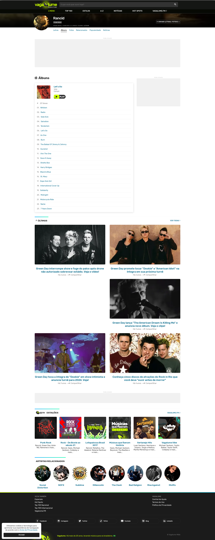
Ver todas (174, 221)
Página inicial (57, 25)
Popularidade (95, 30)
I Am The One (45, 154)
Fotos (71, 30)
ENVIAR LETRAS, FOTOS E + (169, 22)
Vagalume (46, 4)
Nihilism (43, 108)
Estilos (86, 11)
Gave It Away (45, 158)
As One (43, 135)
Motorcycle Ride (47, 199)
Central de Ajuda (159, 499)
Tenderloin (45, 126)
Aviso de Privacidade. (29, 530)
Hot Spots (137, 11)
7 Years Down (46, 209)
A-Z (101, 11)
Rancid (58, 18)
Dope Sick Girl (46, 181)
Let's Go (58, 86)
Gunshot (44, 149)
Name (43, 204)
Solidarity (44, 190)
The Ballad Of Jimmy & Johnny (54, 144)
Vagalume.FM (159, 11)
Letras (55, 30)
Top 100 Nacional (42, 505)
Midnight (44, 195)
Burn (43, 140)
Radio (43, 112)
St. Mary (43, 176)
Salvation (45, 121)
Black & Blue (45, 172)
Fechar (22, 535)
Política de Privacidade (161, 505)
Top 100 (68, 11)
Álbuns (80, 25)
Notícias (118, 11)
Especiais (39, 499)
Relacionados (81, 30)
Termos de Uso (158, 502)
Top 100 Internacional (44, 508)
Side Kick (44, 117)
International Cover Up (49, 186)
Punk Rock (57, 22)
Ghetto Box (45, 163)
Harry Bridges (46, 167)
